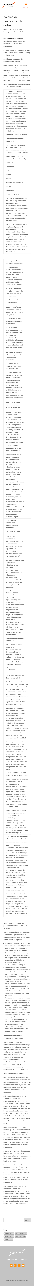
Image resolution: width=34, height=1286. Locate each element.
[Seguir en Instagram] (15, 1265)
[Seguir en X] (23, 1265)
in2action (9, 29)
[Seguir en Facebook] (19, 1265)
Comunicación (21, 1233)
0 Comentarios (19, 32)
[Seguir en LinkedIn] (11, 1265)
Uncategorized (8, 32)
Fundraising (20, 1236)
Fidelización (9, 1236)
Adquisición (9, 1233)
